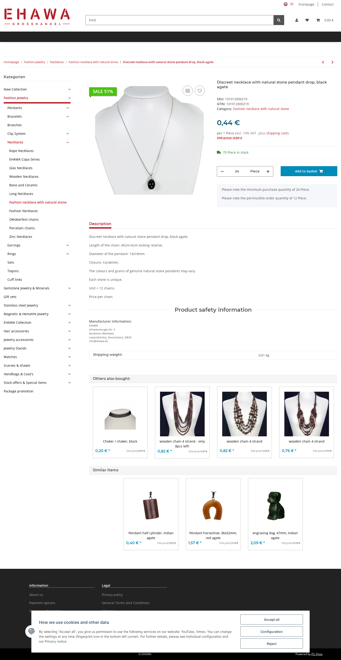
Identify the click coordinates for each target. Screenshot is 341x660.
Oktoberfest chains (24, 219)
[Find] (278, 20)
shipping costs (277, 133)
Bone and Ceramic (23, 185)
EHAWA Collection (17, 322)
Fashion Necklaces (23, 211)
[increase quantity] (268, 171)
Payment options (42, 603)
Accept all (272, 619)
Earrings (13, 245)
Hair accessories (16, 331)
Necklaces (15, 142)
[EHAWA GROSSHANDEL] (37, 16)
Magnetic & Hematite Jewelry (26, 314)
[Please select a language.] (286, 4)
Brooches (14, 125)
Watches (10, 357)
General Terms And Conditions (126, 603)
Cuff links (14, 279)
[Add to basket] (93, 77)
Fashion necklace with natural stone (261, 109)
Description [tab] (100, 224)
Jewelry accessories (19, 339)
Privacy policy (112, 594)
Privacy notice (55, 641)
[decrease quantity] (222, 171)
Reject (272, 644)
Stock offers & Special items (25, 382)
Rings (11, 254)
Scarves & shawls (17, 365)
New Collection (15, 89)
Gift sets (10, 296)
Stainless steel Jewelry (21, 305)
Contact (328, 4)
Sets (10, 262)
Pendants (14, 108)
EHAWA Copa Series (24, 159)
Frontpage (306, 4)
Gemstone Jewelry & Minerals (26, 288)
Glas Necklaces (20, 168)
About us (36, 594)
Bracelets (14, 116)
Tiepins (13, 271)
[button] (297, 20)
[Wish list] (307, 20)
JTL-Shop (316, 654)
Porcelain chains (22, 228)
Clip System (16, 133)
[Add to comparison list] (188, 91)
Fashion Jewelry (16, 98)
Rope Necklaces (21, 151)
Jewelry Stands (15, 348)
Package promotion (18, 391)
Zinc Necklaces (20, 236)
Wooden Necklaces (24, 176)
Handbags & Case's (18, 374)
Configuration (272, 632)
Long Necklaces (21, 193)
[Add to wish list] (200, 91)
